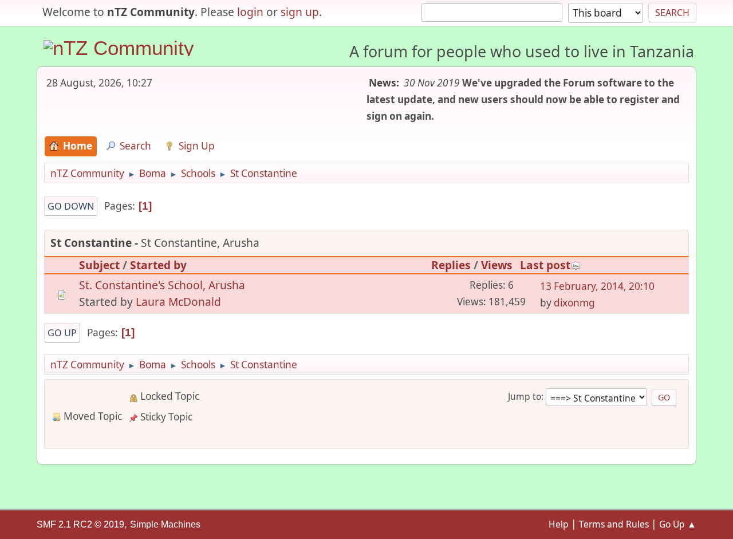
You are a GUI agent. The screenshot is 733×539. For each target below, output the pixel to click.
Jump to (524, 396)
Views (497, 265)
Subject (99, 265)
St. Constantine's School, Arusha (162, 285)
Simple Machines (165, 524)
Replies (451, 265)
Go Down (71, 206)
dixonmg (574, 302)
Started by (158, 265)
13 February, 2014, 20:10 (597, 286)
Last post (545, 265)
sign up (300, 11)
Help (559, 524)
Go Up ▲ (677, 524)
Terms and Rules (614, 524)
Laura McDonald (178, 301)
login (250, 11)
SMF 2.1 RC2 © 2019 (80, 524)
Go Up (62, 332)
